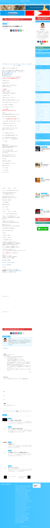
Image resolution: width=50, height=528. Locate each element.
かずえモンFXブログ (25, 1)
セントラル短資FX (39, 120)
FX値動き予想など (39, 140)
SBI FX (38, 118)
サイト (4, 399)
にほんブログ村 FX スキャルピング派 (10, 71)
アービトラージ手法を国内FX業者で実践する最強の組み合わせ (45, 195)
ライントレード (39, 100)
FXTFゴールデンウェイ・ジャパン (42, 106)
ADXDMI (20, 486)
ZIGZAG (26, 492)
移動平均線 (38, 86)
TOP (9, 3)
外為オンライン (39, 114)
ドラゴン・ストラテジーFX (41, 58)
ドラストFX (40, 3)
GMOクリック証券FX (40, 116)
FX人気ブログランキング (8, 74)
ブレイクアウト (39, 98)
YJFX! (22, 492)
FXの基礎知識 (5, 348)
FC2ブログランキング (7, 75)
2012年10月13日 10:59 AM (10, 354)
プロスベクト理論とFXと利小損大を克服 (15, 428)
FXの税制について (11, 444)
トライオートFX (39, 134)
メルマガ (17, 3)
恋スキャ (23, 517)
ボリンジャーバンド (40, 78)
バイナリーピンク (18, 507)
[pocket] (16, 30)
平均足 (38, 88)
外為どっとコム (39, 104)
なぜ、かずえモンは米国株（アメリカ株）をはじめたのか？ (45, 212)
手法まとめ (25, 3)
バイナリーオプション (40, 132)
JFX (21, 488)
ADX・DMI (38, 80)
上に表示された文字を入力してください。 (9, 405)
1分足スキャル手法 (40, 94)
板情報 (27, 517)
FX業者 (38, 102)
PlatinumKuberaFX (18, 490)
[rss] (42, 44)
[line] (21, 30)
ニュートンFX (18, 505)
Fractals (24, 486)
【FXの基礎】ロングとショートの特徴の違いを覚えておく (18, 452)
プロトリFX (38, 60)
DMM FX (38, 108)
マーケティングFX (26, 513)
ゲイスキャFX (27, 496)
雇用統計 (38, 128)
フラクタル (24, 509)
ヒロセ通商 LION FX (40, 112)
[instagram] (10, 344)
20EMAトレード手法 (40, 96)
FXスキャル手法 (39, 92)
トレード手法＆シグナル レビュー (42, 56)
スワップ (38, 130)
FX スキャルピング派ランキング (15, 270)
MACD (38, 74)
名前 (4, 391)
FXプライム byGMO (40, 110)
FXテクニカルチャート (40, 68)
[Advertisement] (17, 40)
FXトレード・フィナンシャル (7, 262)
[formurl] (44, 44)
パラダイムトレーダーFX (26, 507)
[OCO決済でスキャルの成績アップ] (18, 30)
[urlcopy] (23, 30)
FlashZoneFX (39, 64)
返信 (30, 371)
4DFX (17, 486)
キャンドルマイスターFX (19, 496)
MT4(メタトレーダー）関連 (41, 70)
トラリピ (38, 136)
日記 (37, 144)
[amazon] (47, 42)
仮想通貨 (38, 142)
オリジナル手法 (33, 3)
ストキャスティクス (40, 76)
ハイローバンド (24, 505)
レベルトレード (18, 515)
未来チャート (39, 90)
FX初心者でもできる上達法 (41, 54)
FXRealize (28, 486)
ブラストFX (17, 511)
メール (4, 395)
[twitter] (11, 30)
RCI (23, 490)
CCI (37, 82)
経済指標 (38, 126)
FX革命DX (17, 488)
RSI (37, 84)
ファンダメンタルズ (19, 509)
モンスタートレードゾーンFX (41, 62)
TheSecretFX (18, 492)
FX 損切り (38, 124)
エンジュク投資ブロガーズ (8, 73)
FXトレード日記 (39, 138)
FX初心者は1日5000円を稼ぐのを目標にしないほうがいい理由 (45, 149)
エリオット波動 (25, 494)
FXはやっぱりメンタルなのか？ (13, 467)
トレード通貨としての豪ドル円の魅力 (14, 420)
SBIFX (29, 490)
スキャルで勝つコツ (40, 66)
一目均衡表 (38, 72)
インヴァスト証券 (18, 494)
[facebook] (14, 30)
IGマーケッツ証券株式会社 (6, 264)
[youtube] (12, 344)
